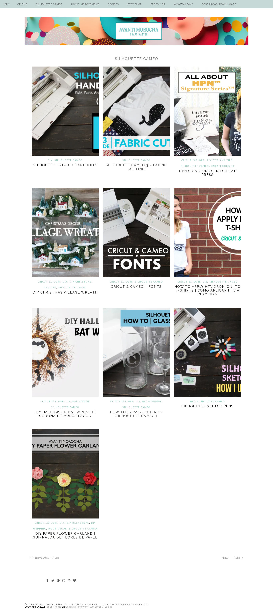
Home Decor (57, 528)
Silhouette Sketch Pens (207, 406)
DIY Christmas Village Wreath (65, 292)
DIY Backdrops (78, 522)
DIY (50, 160)
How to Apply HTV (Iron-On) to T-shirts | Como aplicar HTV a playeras (207, 290)
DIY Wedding (151, 401)
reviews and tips (220, 160)
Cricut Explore (193, 160)
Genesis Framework (76, 606)
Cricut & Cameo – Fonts (136, 287)
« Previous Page (44, 557)
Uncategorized (222, 165)
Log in (108, 606)
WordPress (96, 606)
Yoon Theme (54, 606)
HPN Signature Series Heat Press (207, 173)
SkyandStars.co (134, 604)
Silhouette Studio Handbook (65, 165)
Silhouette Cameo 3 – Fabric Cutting (136, 167)
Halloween (80, 401)
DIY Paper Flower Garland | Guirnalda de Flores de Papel (65, 535)
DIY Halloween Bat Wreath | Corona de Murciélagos (65, 414)
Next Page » (232, 557)
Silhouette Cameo (68, 160)
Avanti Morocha (136, 31)
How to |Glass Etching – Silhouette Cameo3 (136, 414)
